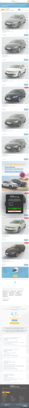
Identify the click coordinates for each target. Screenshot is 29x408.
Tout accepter (14, 208)
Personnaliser (14, 211)
